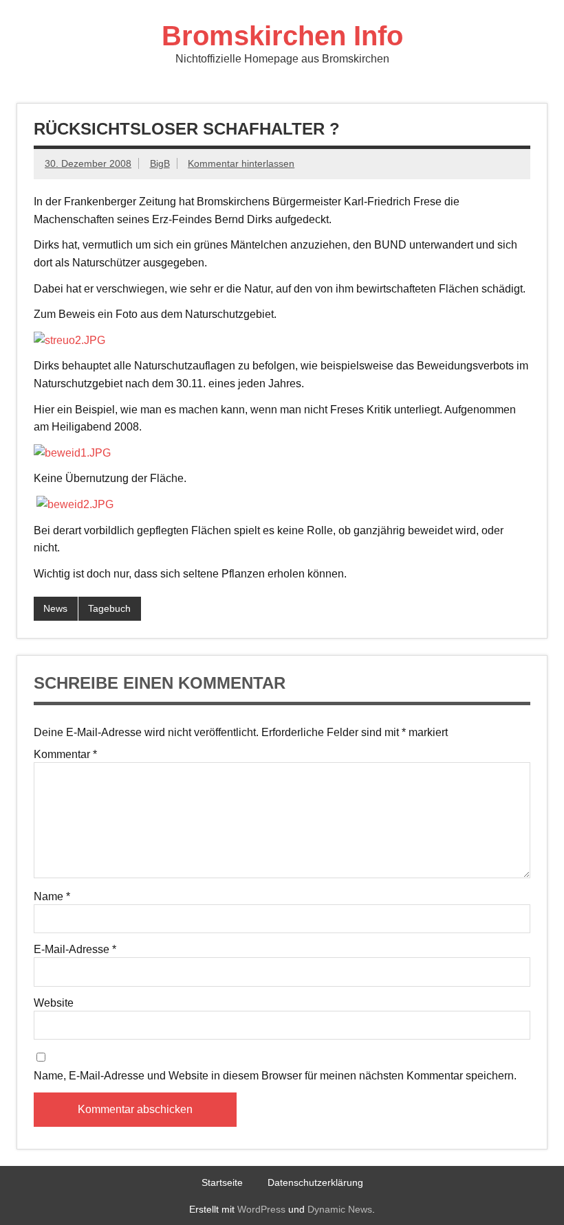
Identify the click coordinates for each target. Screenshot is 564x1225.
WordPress (261, 1209)
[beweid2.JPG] (74, 504)
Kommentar (65, 754)
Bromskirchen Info (282, 36)
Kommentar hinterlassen (241, 163)
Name (52, 896)
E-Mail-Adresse (75, 949)
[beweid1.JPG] (72, 453)
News (55, 608)
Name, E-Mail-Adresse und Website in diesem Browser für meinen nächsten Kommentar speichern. (275, 1076)
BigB (160, 163)
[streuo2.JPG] (69, 340)
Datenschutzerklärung (315, 1182)
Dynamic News (339, 1209)
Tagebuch (109, 608)
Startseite (222, 1182)
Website (54, 1003)
